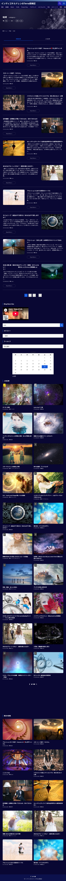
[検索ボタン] (60, 3)
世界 (17, 20)
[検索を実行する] (61, 325)
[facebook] (30, 684)
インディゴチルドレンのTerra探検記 (18, 3)
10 (40, 295)
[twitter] (32, 684)
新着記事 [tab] (18, 39)
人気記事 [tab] (47, 39)
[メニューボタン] (64, 3)
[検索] (36, 684)
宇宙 (6, 20)
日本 (21, 20)
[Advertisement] (33, 700)
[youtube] (34, 684)
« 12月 (14, 376)
